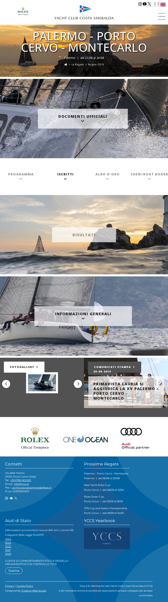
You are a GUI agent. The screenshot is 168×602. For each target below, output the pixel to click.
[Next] (78, 384)
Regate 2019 (96, 64)
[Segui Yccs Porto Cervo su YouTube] (144, 3)
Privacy (9, 585)
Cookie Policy (24, 585)
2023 (8, 542)
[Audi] (134, 437)
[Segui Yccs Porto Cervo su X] (149, 3)
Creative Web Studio (33, 590)
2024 (8, 539)
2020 (8, 553)
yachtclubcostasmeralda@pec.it (31, 487)
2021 (7, 550)
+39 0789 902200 (20, 480)
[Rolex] (37, 437)
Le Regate (78, 64)
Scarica (13, 571)
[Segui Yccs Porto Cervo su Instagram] (140, 3)
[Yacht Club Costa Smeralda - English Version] (163, 4)
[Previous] (6, 384)
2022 (8, 546)
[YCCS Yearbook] (107, 538)
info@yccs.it (21, 483)
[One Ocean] (85, 437)
